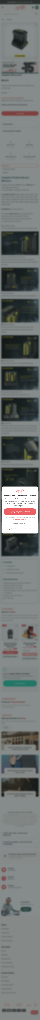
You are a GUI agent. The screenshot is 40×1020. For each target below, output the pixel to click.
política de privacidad (20, 519)
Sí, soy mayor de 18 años (20, 512)
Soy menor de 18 (19, 523)
